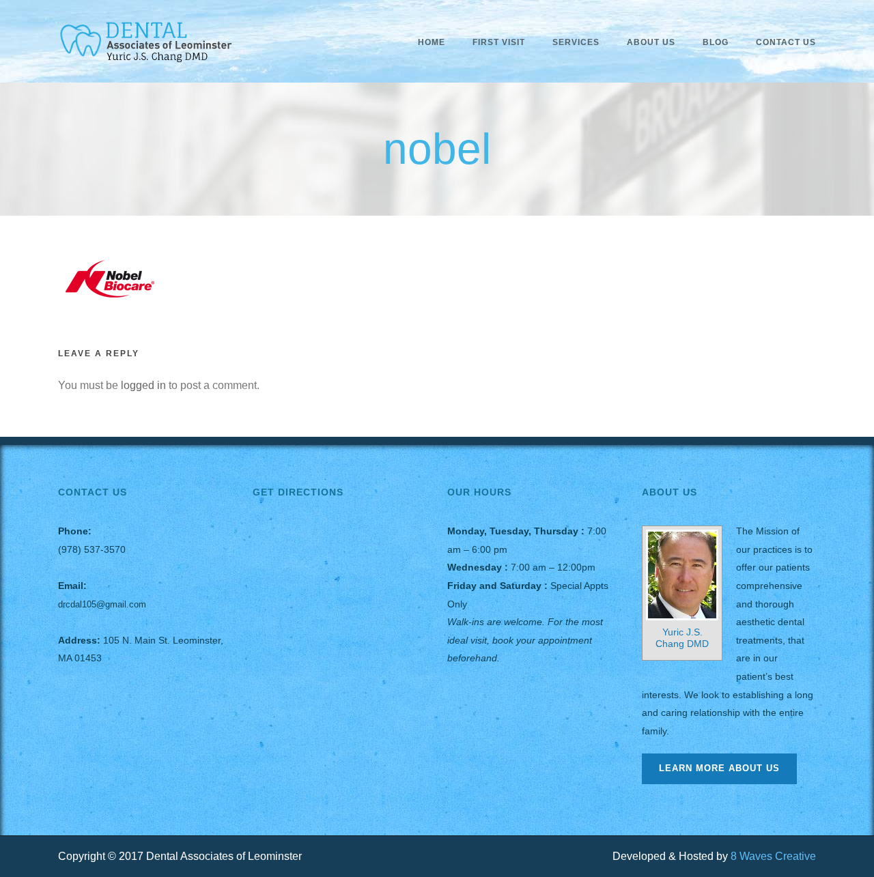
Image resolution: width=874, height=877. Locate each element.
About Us (651, 42)
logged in (143, 385)
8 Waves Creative (773, 856)
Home (431, 42)
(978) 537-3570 (92, 549)
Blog (716, 42)
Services (576, 42)
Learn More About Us (719, 768)
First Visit (499, 42)
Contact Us (786, 42)
